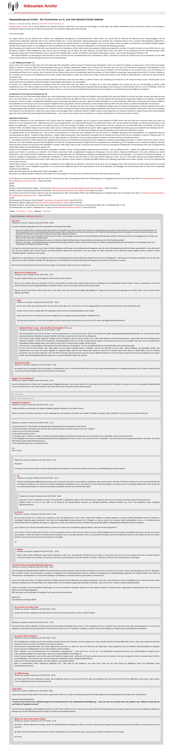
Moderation (30, 13)
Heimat (20, 549)
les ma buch (18, 394)
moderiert (38, 216)
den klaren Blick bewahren (25, 636)
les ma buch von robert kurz (26, 607)
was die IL (16, 221)
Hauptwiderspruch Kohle (18, 26)
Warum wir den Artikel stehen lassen (30, 719)
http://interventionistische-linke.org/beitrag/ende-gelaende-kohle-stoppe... (78, 188)
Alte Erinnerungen (22, 363)
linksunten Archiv (40, 6)
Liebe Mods (17, 689)
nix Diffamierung (21, 673)
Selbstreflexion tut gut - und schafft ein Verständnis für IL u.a (45, 328)
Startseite (17, 13)
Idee (23, 13)
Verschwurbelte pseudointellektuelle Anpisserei (32, 565)
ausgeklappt (29, 216)
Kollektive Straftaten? (21, 403)
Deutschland (47, 211)
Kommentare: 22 (58, 24)
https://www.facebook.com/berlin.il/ (70, 207)
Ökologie (30, 211)
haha (19, 300)
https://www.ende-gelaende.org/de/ (56, 200)
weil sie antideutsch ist (25, 398)
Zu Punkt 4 (19, 512)
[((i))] (13, 10)
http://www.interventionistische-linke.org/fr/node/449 (70, 190)
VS (18, 476)
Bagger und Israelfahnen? (23, 379)
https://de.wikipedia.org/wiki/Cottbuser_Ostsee (52, 202)
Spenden (47, 13)
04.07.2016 (43, 24)
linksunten (38, 13)
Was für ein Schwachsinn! (25, 273)
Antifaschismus (21, 211)
